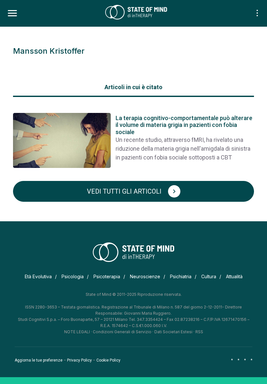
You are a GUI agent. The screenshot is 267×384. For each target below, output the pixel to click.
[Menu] (12, 13)
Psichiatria (180, 276)
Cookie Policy (108, 360)
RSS (199, 331)
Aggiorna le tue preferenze (39, 360)
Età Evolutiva (38, 276)
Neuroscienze (145, 276)
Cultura (208, 276)
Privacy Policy (79, 360)
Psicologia (73, 276)
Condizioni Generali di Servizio (122, 331)
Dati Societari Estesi (173, 331)
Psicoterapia (106, 276)
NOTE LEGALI (77, 331)
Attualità (234, 276)
